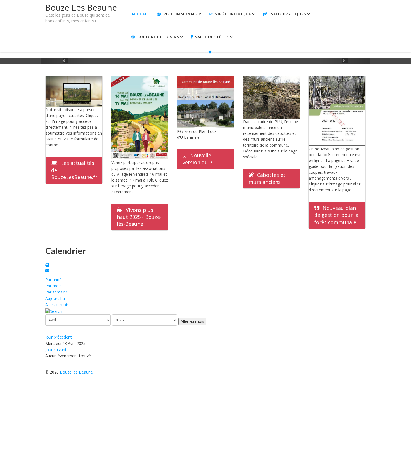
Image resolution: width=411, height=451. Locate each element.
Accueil (140, 14)
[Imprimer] (48, 265)
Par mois (53, 285)
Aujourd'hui (55, 298)
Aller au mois (57, 304)
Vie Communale (180, 14)
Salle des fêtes (212, 37)
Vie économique (233, 14)
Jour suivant (56, 349)
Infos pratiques (287, 14)
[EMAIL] (48, 271)
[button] (65, 61)
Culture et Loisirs (158, 37)
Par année (54, 279)
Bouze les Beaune (76, 372)
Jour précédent (58, 337)
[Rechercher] (53, 311)
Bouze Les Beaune (81, 7)
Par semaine (56, 292)
